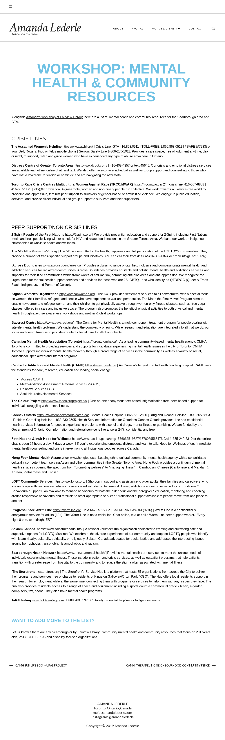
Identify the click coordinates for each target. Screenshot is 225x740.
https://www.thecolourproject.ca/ (64, 401)
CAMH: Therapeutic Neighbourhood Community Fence (168, 665)
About (118, 28)
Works (137, 28)
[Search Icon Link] (211, 29)
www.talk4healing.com (48, 600)
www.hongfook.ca (83, 457)
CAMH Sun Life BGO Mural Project (41, 665)
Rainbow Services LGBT (38, 389)
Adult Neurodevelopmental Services (46, 394)
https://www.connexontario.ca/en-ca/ (63, 415)
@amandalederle (121, 717)
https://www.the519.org (40, 251)
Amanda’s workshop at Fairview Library (54, 117)
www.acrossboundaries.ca (62, 265)
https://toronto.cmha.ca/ (100, 341)
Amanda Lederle (44, 27)
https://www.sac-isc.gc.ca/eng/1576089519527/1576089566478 (117, 439)
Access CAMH (32, 379)
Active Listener (165, 28)
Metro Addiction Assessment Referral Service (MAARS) (60, 384)
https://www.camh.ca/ (100, 365)
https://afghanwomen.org (77, 294)
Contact (196, 28)
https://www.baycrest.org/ (55, 322)
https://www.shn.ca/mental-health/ (81, 553)
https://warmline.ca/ (67, 510)
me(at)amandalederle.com (112, 712)
